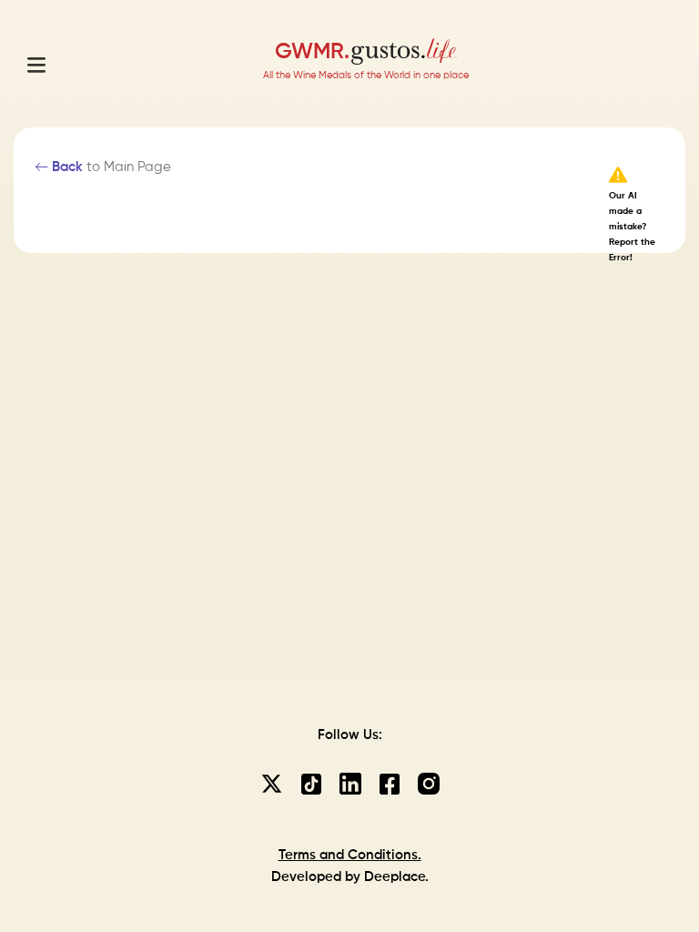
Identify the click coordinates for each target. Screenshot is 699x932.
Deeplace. (396, 877)
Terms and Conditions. (350, 855)
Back (65, 167)
